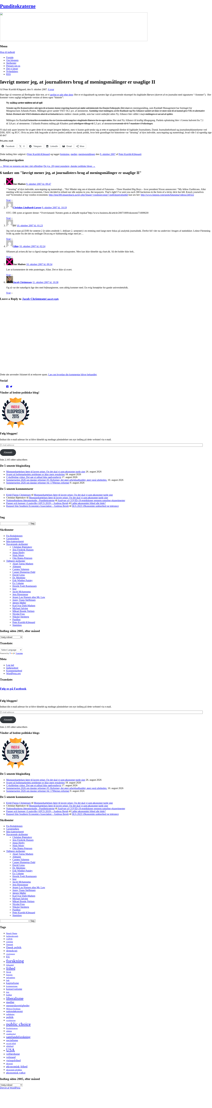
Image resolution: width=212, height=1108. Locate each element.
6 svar (51, 89)
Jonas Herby (18, 552)
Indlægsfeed (12, 668)
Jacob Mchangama (21, 591)
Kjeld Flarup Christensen (18, 495)
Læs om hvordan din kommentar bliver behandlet (72, 374)
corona (9, 941)
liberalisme (14, 998)
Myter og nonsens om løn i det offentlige (21, 166)
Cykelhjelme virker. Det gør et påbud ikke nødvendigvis (33, 477)
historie (9, 975)
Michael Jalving (20, 608)
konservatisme (14, 989)
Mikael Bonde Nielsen (23, 611)
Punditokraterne (18, 6)
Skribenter (11, 63)
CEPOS (9, 939)
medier (74, 154)
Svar (8, 200)
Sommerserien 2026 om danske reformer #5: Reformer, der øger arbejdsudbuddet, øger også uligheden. (56, 480)
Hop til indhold (7, 52)
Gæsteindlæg (12, 538)
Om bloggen (12, 60)
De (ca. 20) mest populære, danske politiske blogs (69, 166)
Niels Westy (18, 555)
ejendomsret (10, 954)
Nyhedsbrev (12, 71)
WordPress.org (13, 673)
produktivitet (11, 1020)
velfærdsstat (13, 1053)
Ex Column (18, 583)
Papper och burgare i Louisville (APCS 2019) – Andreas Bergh (37, 503)
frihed (10, 968)
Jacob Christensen (22, 282)
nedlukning (10, 1014)
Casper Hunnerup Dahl (23, 572)
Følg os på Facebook (13, 688)
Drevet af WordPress (10, 1087)
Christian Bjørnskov (22, 547)
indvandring (10, 978)
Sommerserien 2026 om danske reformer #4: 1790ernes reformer (37, 482)
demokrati (11, 950)
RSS (8, 74)
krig (7, 992)
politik (10, 1017)
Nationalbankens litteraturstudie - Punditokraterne (30, 500)
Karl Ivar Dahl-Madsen (23, 605)
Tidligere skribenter (15, 561)
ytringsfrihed (13, 1060)
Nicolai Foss (18, 614)
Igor (14, 588)
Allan (16, 246)
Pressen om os (13, 66)
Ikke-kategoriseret (15, 541)
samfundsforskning (18, 1037)
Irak (7, 980)
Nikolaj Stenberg (20, 616)
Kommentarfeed (14, 670)
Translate (19, 653)
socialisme (12, 1040)
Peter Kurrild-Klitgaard (38, 154)
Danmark (9, 945)
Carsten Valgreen (20, 569)
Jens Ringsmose (20, 594)
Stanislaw (17, 625)
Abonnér (8, 452)
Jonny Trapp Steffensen (24, 600)
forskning (64, 154)
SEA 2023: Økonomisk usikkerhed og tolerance (95, 506)
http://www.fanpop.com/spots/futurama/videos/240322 (167, 195)
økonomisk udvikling (14, 1070)
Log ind (10, 665)
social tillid (11, 1043)
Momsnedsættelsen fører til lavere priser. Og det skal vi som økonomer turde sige (45, 471)
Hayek (8, 972)
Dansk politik (13, 947)
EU (8, 956)
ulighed (10, 1046)
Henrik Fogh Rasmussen (24, 586)
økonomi (9, 1064)
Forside (10, 57)
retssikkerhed (11, 1034)
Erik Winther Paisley (22, 580)
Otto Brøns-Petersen (22, 558)
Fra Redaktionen (14, 535)
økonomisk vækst (15, 1072)
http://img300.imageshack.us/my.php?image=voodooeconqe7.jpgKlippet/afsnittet (88, 195)
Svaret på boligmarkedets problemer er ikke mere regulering (35, 474)
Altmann (16, 566)
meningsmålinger (86, 154)
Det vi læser (12, 68)
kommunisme (12, 986)
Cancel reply (52, 299)
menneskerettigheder (17, 1005)
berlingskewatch (12, 936)
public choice (18, 1024)
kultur (9, 994)
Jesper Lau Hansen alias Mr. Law (28, 597)
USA (10, 1050)
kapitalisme (12, 983)
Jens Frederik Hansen (23, 549)
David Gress (18, 575)
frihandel (10, 965)
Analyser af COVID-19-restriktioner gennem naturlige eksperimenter (91, 500)
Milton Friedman (13, 1009)
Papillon (16, 619)
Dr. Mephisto (18, 577)
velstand (11, 1057)
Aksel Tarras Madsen (22, 563)
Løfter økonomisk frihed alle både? (88, 503)
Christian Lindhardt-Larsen (27, 207)
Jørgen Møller (19, 602)
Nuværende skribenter (17, 544)
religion (9, 1031)
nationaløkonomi (14, 1011)
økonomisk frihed (16, 1066)
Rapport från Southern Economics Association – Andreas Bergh (37, 506)
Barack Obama (11, 933)
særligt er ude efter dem (61, 94)
